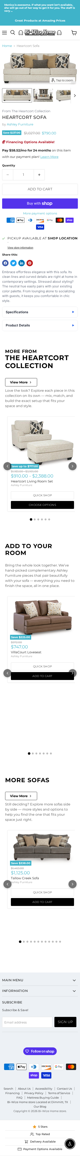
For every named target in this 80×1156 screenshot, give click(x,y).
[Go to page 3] (38, 519)
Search (8, 1088)
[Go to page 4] (42, 519)
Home (7, 46)
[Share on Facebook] (5, 263)
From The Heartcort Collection (26, 111)
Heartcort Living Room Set (32, 481)
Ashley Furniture (20, 124)
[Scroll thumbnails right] (74, 95)
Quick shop (42, 495)
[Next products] (72, 466)
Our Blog (40, 1106)
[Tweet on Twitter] (13, 263)
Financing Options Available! (29, 142)
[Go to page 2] (35, 519)
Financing (12, 1093)
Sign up (65, 1022)
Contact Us (64, 1088)
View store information (20, 247)
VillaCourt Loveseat (26, 652)
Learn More (49, 157)
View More (19, 382)
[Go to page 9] (49, 942)
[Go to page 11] (56, 942)
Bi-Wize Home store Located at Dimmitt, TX (37, 1102)
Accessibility (43, 1088)
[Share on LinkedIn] (21, 263)
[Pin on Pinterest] (29, 263)
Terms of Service (59, 1093)
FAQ (19, 1097)
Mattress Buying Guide (43, 1097)
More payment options (40, 213)
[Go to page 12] (60, 942)
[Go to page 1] (31, 519)
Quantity (8, 165)
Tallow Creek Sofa (25, 878)
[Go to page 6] (49, 519)
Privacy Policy (33, 1093)
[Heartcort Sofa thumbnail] (17, 95)
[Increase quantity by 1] (39, 174)
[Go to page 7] (51, 753)
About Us (24, 1088)
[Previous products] (7, 466)
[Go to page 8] (46, 942)
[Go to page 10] (53, 942)
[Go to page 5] (46, 519)
